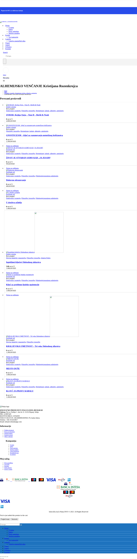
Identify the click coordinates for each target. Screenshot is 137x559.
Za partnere (13, 454)
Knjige (6, 538)
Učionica (7, 550)
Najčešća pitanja (8, 433)
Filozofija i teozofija (28, 111)
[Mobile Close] (1, 522)
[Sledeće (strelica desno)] (3, 558)
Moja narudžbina (8, 463)
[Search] (4, 61)
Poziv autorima (14, 31)
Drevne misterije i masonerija (16, 258)
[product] (70, 105)
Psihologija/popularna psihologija (47, 176)
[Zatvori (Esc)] (7, 556)
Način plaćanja (8, 468)
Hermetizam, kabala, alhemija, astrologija (50, 111)
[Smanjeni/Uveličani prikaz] (1, 556)
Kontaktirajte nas (14, 453)
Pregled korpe (5, 519)
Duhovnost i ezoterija (13, 111)
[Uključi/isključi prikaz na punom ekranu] (3, 556)
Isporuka (6, 466)
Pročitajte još (10, 150)
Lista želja (6, 464)
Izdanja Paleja (45, 258)
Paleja (11, 29)
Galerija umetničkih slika (17, 41)
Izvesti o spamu (8, 469)
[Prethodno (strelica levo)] (1, 558)
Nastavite (14, 519)
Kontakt (8, 49)
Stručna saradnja (14, 33)
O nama (11, 27)
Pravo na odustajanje (9, 432)
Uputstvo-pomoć (8, 435)
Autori (6, 548)
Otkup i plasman (8, 436)
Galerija (7, 542)
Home (7, 26)
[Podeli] (5, 556)
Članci (6, 546)
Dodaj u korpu (11, 107)
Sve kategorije (13, 37)
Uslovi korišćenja (14, 451)
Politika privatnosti (9, 430)
